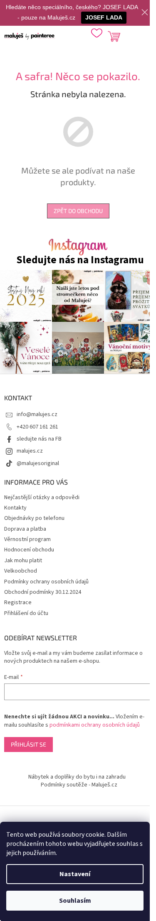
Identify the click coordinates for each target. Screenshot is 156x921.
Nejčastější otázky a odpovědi (41, 497)
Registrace (18, 602)
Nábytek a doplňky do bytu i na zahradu (77, 777)
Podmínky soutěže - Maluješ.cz (79, 785)
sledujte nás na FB (39, 439)
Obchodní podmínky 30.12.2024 (42, 592)
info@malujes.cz (37, 414)
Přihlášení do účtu (26, 613)
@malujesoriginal (38, 463)
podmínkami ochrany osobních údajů (95, 725)
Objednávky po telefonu (34, 518)
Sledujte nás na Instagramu (80, 260)
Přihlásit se (28, 744)
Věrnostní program (27, 539)
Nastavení (74, 874)
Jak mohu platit (23, 560)
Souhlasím (75, 900)
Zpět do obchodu (78, 210)
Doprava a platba (25, 529)
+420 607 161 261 (37, 427)
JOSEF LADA (103, 17)
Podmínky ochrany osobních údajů (46, 582)
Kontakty (15, 508)
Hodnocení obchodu (29, 550)
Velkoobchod (20, 571)
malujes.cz (30, 451)
